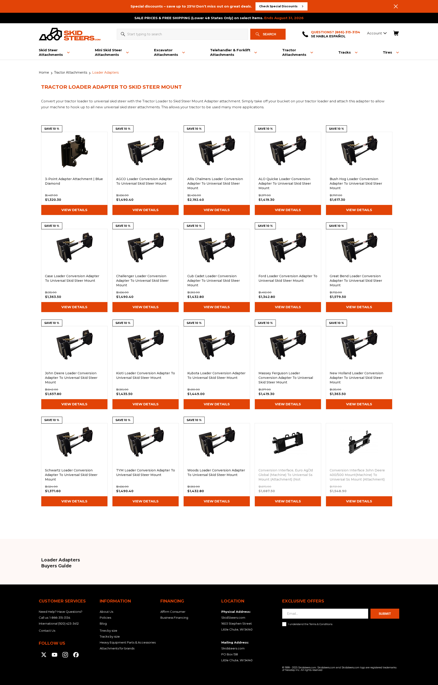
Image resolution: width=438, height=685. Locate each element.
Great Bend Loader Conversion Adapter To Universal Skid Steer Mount (359, 270)
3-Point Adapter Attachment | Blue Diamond (74, 173)
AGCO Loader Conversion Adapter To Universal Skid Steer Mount (145, 173)
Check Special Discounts (278, 6)
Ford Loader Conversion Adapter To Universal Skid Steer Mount (288, 270)
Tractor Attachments (70, 72)
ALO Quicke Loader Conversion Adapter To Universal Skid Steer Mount (288, 173)
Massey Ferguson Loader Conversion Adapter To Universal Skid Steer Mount (288, 367)
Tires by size (108, 630)
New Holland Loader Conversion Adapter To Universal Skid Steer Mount (359, 367)
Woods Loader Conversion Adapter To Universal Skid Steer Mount (217, 464)
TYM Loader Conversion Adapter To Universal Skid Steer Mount (145, 464)
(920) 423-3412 (68, 623)
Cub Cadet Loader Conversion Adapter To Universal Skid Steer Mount (217, 270)
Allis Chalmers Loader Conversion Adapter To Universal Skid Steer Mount (217, 173)
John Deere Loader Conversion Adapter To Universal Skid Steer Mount (74, 367)
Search (269, 34)
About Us (106, 611)
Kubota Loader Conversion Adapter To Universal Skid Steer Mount (217, 367)
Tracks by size (110, 636)
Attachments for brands (117, 648)
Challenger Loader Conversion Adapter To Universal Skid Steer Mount (145, 270)
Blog (103, 623)
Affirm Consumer (172, 611)
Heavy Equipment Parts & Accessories (128, 642)
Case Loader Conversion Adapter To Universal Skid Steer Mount (74, 270)
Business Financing (174, 617)
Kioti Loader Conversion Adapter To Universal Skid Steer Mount (145, 367)
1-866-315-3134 (60, 617)
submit (385, 613)
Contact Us (47, 630)
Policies (105, 617)
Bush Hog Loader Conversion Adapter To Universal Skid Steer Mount (359, 173)
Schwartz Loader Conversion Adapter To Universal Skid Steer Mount (74, 464)
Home (44, 72)
